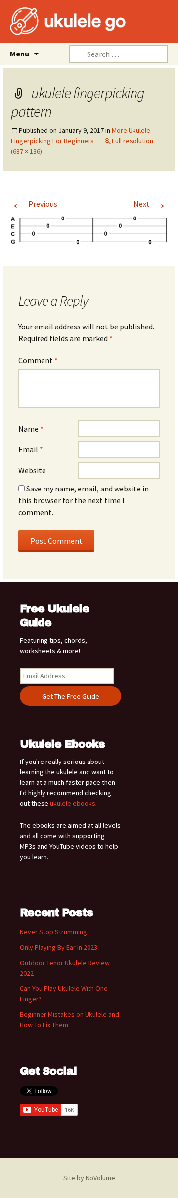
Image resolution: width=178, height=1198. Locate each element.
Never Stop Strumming (53, 931)
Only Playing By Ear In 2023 (58, 947)
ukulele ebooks (72, 803)
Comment (38, 360)
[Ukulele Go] (54, 21)
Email (30, 449)
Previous (34, 204)
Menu (19, 53)
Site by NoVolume (89, 1177)
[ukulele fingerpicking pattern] (89, 229)
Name (31, 429)
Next (150, 204)
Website (32, 470)
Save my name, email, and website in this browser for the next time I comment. (83, 500)
